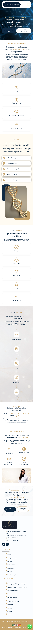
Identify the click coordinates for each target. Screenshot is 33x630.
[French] (17, 625)
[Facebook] (3, 544)
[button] (28, 4)
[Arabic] (13, 625)
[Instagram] (7, 544)
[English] (15, 625)
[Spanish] (20, 625)
